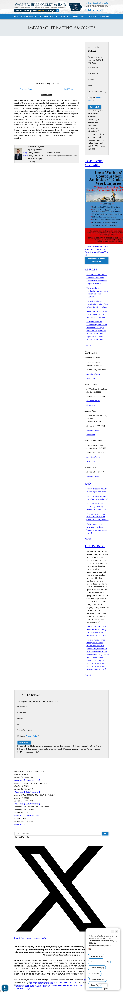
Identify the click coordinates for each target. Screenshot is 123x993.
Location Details (93, 374)
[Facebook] (14, 840)
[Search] (105, 834)
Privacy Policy (32, 736)
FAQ (82, 17)
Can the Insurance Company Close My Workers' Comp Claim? (96, 506)
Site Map (18, 988)
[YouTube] (17, 938)
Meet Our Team (45, 17)
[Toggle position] (112, 931)
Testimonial (95, 546)
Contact (104, 17)
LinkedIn (64, 155)
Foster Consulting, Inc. (65, 983)
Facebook (52, 155)
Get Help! (94, 107)
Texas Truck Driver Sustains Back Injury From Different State (97, 304)
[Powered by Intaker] (107, 989)
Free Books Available (94, 163)
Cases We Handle (28, 17)
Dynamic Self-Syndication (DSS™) (65, 986)
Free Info (91, 17)
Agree (29, 736)
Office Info (19, 780)
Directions (90, 378)
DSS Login (26, 988)
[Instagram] (20, 938)
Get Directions (32, 780)
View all (88, 345)
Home (16, 17)
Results (75, 17)
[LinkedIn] (15, 938)
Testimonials (61, 17)
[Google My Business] (32, 938)
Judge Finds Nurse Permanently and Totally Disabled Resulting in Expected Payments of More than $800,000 (96, 331)
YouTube (73, 155)
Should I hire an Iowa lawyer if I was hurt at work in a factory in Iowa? (97, 517)
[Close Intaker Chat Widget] (116, 931)
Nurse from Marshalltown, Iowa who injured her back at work (97, 314)
